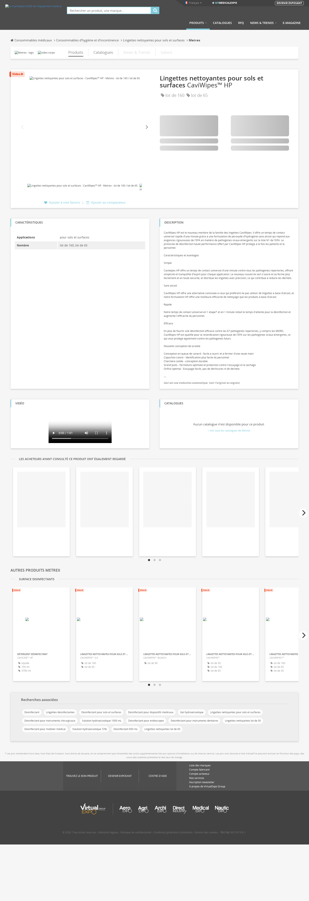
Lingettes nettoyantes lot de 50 (243, 720)
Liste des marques (200, 765)
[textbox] (109, 10)
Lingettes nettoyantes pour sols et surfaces (235, 712)
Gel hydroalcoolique (191, 712)
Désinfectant (31, 712)
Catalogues (222, 23)
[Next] (146, 127)
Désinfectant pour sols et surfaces (101, 712)
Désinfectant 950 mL (126, 729)
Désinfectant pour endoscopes (146, 720)
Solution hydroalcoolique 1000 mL (101, 720)
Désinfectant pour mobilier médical (45, 729)
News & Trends (262, 23)
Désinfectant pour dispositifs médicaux (150, 712)
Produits (196, 23)
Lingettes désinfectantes (60, 712)
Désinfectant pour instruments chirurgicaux (49, 720)
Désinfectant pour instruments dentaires (194, 720)
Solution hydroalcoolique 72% (89, 729)
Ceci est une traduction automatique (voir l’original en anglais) (202, 383)
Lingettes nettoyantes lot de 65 (162, 729)
